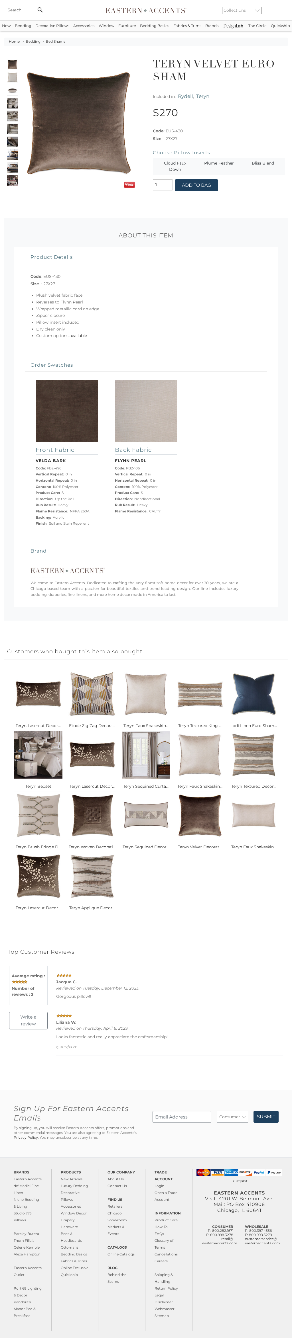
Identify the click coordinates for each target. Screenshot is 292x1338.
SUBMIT (266, 1116)
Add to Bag (196, 185)
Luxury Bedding (74, 1186)
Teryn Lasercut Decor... (38, 725)
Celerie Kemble (27, 1247)
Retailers (115, 1206)
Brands (211, 26)
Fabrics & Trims (187, 26)
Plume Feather (219, 163)
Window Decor (74, 1213)
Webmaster (165, 1309)
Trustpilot (239, 1181)
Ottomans (69, 1247)
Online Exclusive (74, 1268)
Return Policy (166, 1288)
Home (14, 42)
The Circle (257, 26)
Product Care (166, 1220)
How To (161, 1227)
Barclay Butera (26, 1234)
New (6, 26)
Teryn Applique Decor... (92, 907)
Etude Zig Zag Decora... (92, 725)
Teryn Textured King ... (200, 725)
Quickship (280, 26)
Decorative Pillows (52, 26)
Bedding (23, 26)
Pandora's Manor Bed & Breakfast (25, 1309)
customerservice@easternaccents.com (262, 1241)
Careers (161, 1261)
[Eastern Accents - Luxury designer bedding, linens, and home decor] (146, 10)
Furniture (127, 26)
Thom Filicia (24, 1240)
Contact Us (117, 1186)
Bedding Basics (154, 26)
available (78, 335)
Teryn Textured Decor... (253, 786)
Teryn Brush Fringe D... (38, 846)
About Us (116, 1179)
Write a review (28, 1020)
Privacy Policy (26, 1138)
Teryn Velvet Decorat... (200, 846)
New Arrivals (71, 1179)
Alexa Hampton (27, 1254)
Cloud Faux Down (175, 166)
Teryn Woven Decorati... (92, 846)
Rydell (185, 96)
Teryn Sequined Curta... (146, 786)
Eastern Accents (28, 1179)
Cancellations (166, 1254)
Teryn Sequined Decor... (146, 846)
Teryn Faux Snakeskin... (146, 725)
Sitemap (162, 1316)
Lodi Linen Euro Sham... (253, 725)
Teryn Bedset (38, 786)
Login (159, 1186)
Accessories (83, 26)
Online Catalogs (121, 1254)
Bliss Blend (263, 163)
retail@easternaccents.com (219, 1241)
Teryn (202, 96)
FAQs (159, 1234)
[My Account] (279, 10)
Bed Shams (55, 42)
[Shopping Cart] (283, 10)
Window (106, 26)
